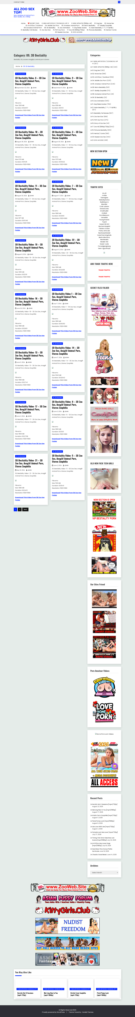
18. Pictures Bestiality (94, 30)
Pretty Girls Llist (104, 231)
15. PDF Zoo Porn (59, 30)
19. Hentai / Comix (110, 30)
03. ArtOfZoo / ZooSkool (34, 25)
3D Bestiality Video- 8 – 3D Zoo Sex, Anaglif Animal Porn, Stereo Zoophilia (67, 404)
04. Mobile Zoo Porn (52, 25)
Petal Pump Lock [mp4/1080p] (103, 821)
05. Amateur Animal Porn (71, 25)
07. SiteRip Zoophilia (105, 25)
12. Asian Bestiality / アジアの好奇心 (101, 28)
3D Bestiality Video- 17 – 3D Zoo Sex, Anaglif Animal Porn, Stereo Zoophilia (30, 409)
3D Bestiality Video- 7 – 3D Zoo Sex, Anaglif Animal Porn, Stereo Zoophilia (67, 189)
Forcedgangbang (104, 246)
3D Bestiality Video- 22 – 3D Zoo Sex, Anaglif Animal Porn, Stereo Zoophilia (66, 243)
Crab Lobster (104, 206)
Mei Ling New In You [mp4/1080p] (104, 810)
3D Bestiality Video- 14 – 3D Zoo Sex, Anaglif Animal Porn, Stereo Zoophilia (66, 350)
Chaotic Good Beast (99, 855)
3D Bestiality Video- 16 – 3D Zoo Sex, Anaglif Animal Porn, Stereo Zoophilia (29, 301)
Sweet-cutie (104, 244)
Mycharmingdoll (104, 226)
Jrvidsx (104, 195)
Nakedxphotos (104, 200)
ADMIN (34, 88)
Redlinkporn (104, 202)
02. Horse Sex (109, 23)
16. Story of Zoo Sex (99, 123)
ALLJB (104, 193)
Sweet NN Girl (104, 224)
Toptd (104, 222)
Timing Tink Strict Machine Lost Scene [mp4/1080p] (103, 839)
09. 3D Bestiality (49, 28)
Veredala (104, 217)
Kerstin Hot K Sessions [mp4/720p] (104, 804)
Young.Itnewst (104, 220)
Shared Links (104, 209)
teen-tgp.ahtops (104, 248)
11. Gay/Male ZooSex (79, 28)
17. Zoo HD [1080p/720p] (75, 30)
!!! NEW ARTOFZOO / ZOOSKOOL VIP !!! (55, 23)
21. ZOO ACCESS (76, 32)
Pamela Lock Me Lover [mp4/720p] (105, 832)
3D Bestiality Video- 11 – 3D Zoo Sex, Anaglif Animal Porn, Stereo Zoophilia (30, 189)
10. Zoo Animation (64, 28)
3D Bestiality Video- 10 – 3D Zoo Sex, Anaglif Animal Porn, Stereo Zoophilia (29, 135)
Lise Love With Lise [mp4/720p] (103, 827)
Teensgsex (104, 198)
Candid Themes (87, 1012)
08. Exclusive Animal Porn (33, 28)
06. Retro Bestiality (88, 25)
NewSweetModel (104, 233)
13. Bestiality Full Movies (29, 30)
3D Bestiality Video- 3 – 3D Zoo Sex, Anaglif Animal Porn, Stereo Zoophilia (67, 135)
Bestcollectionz (104, 237)
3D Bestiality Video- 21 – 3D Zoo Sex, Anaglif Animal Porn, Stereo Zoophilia (29, 463)
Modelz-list (104, 242)
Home (23, 23)
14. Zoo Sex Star (45, 30)
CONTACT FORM (19, 2)
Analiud (104, 213)
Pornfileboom (104, 215)
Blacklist (104, 204)
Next (25, 509)
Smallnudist (104, 211)
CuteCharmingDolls (104, 235)
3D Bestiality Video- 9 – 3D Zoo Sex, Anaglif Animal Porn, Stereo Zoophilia (67, 81)
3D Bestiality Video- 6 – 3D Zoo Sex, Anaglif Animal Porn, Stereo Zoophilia (30, 81)
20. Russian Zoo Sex (62, 32)
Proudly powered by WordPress (53, 1012)
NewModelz (104, 240)
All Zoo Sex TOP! (24, 11)
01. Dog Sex (98, 23)
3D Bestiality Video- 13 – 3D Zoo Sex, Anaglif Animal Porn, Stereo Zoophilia (29, 355)
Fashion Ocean (104, 228)
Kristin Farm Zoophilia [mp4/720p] (104, 815)
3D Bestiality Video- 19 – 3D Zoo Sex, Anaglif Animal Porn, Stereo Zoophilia (29, 247)
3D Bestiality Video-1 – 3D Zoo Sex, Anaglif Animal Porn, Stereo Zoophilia (66, 296)
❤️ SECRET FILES (33, 23)
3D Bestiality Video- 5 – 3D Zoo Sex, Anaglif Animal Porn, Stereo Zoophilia (67, 458)
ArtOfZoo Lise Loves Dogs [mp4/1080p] (101, 844)
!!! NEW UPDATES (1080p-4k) (81, 23)
